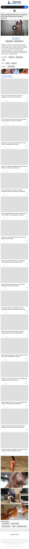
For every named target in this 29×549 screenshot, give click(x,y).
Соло (3, 59)
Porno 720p (9, 546)
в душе (7, 63)
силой (13, 526)
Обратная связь (14, 534)
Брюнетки (11, 57)
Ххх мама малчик (6, 526)
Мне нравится (8, 38)
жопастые (13, 63)
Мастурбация (19, 57)
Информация (9, 41)
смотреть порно (15, 523)
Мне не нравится (10, 38)
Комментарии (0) (18, 41)
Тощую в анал (5, 523)
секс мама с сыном (21, 526)
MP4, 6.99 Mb (11, 66)
